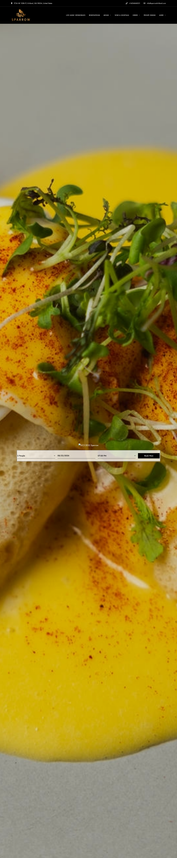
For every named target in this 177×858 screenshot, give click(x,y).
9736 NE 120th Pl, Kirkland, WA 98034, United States (32, 3)
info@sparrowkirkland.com (156, 3)
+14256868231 (134, 3)
